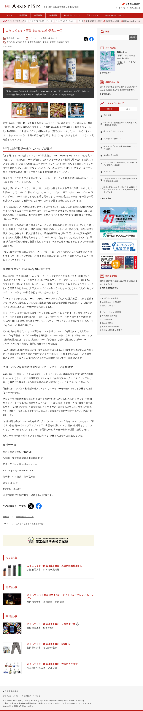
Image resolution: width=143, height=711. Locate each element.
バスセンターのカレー (58, 21)
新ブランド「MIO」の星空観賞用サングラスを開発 (120, 147)
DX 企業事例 (107, 319)
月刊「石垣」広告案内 (110, 298)
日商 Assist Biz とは (131, 21)
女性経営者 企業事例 (110, 326)
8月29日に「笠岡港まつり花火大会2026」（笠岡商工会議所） (120, 124)
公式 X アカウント (109, 306)
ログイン (122, 8)
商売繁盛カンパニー (15, 38)
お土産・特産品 (108, 323)
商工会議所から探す (94, 21)
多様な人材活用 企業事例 (112, 330)
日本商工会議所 (11, 691)
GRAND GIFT (63, 42)
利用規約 (27, 696)
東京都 (46, 42)
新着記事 (23, 15)
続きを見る (106, 198)
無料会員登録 (135, 8)
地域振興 (53, 15)
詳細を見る (106, 73)
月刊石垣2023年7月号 (16, 42)
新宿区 (53, 42)
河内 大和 (107, 115)
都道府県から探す (112, 21)
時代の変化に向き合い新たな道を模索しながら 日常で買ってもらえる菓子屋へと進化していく (120, 189)
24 (109, 109)
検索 (133, 37)
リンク (38, 696)
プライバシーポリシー (11, 696)
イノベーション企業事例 (112, 312)
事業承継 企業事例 (109, 316)
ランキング (16, 21)
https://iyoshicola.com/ (21, 470)
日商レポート (92, 15)
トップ (9, 15)
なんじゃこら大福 (111, 155)
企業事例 (38, 15)
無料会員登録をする (110, 288)
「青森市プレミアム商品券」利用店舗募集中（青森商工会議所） (120, 180)
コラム (134, 15)
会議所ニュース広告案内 (112, 302)
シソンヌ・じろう (110, 171)
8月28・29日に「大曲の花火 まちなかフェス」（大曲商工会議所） (120, 164)
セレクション (114, 15)
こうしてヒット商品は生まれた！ (43, 38)
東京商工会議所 (34, 42)
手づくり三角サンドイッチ (33, 21)
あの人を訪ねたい (72, 15)
